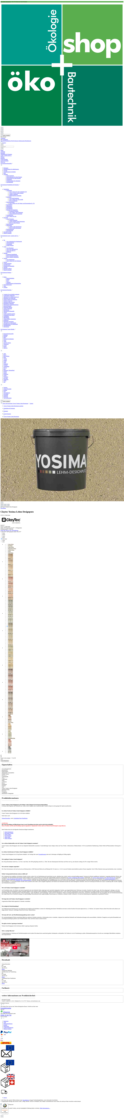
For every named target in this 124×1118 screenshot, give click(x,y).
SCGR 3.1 (10, 613)
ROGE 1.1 (10, 578)
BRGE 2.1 (10, 561)
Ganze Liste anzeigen (5, 758)
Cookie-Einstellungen (8, 1027)
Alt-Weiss (10, 545)
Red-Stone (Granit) (9, 833)
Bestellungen (28, 140)
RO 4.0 (9, 745)
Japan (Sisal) (7, 837)
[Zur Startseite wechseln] (62, 126)
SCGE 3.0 (10, 635)
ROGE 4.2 (10, 597)
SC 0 (9, 747)
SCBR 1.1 (10, 693)
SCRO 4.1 (10, 688)
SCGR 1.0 (10, 600)
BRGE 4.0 (10, 571)
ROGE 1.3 (10, 581)
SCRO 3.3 (10, 685)
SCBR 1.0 (10, 692)
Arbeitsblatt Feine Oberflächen (20, 818)
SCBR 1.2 (10, 695)
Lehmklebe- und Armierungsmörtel (23, 880)
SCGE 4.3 (10, 645)
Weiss (9, 551)
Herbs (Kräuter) (8, 838)
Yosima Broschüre (6, 818)
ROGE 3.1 (10, 590)
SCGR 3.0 (10, 612)
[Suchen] (2, 130)
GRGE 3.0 (10, 658)
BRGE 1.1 (10, 555)
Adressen (16, 140)
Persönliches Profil (9, 140)
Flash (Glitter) (8, 834)
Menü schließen (6, 135)
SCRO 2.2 (10, 678)
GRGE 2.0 (10, 652)
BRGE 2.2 (10, 563)
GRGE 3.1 (10, 659)
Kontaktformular (42, 854)
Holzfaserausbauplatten (110, 879)
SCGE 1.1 (10, 624)
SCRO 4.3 (10, 691)
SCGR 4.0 (10, 617)
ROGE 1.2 (10, 580)
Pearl (3, 537)
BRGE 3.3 (10, 570)
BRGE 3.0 (10, 566)
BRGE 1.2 (10, 557)
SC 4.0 (9, 752)
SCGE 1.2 (10, 626)
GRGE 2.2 (10, 655)
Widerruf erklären (7, 1028)
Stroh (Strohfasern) (9, 832)
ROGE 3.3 (10, 593)
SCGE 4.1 (10, 642)
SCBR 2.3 (10, 702)
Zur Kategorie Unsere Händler (8, 329)
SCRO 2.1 (10, 676)
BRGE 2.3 (10, 564)
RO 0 (9, 739)
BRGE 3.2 (10, 568)
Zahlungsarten (21, 140)
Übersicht (3, 140)
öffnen (3, 969)
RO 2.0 (9, 742)
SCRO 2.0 (10, 675)
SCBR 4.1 (10, 711)
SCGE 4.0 (10, 640)
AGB (4, 1022)
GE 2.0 (9, 726)
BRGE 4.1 (10, 573)
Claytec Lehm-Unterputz (98, 877)
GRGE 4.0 (10, 663)
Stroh (3, 540)
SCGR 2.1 (10, 607)
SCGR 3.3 (10, 616)
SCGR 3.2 (10, 614)
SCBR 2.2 (10, 701)
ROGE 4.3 (10, 599)
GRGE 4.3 (10, 668)
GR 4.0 (9, 737)
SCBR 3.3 (10, 708)
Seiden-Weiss (11, 550)
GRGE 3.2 (10, 660)
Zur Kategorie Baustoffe (6, 163)
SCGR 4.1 (10, 619)
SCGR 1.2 (10, 603)
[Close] (2, 503)
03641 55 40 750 (6, 1015)
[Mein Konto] (2, 133)
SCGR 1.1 (10, 601)
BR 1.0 (9, 716)
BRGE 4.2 (10, 574)
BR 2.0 (9, 718)
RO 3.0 (9, 744)
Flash (3, 533)
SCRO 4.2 (10, 689)
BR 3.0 (9, 719)
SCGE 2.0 (10, 629)
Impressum (5, 1021)
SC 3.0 (9, 751)
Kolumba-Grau (11, 738)
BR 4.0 (9, 721)
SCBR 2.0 (10, 698)
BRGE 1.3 (10, 558)
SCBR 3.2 (10, 706)
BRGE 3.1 (10, 567)
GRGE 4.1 (10, 665)
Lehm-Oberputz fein (110, 877)
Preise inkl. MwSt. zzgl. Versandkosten (9, 530)
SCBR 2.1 (10, 699)
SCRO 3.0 (10, 680)
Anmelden (3, 138)
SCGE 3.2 (10, 637)
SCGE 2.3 (10, 633)
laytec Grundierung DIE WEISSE (14, 879)
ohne (3, 541)
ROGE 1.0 (10, 577)
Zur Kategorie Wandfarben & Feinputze (10, 184)
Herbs (3, 534)
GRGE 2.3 (10, 656)
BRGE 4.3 (10, 576)
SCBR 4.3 (10, 714)
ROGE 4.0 (10, 594)
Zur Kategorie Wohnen (6, 272)
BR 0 (9, 715)
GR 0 (9, 731)
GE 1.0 (9, 725)
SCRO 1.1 (10, 670)
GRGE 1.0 (10, 646)
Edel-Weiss (10, 722)
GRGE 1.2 (10, 649)
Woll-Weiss (10, 553)
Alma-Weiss (11, 544)
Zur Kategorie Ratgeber (6, 290)
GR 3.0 (9, 735)
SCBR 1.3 (10, 696)
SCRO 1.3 (10, 673)
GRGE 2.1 (10, 653)
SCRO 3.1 (10, 682)
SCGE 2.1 (10, 630)
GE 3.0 (9, 728)
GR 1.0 (9, 732)
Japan (3, 536)
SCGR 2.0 (10, 606)
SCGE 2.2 (10, 632)
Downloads (3, 508)
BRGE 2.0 (10, 560)
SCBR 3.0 (10, 703)
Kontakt (5, 1025)
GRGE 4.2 (10, 666)
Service (5, 1097)
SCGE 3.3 (10, 639)
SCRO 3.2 (10, 683)
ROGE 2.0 (10, 583)
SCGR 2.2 (10, 609)
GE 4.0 (9, 729)
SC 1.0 (9, 748)
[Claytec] (11, 524)
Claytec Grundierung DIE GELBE (76, 877)
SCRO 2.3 (10, 679)
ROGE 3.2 (10, 591)
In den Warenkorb (4, 760)
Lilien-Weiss (11, 547)
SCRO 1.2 (10, 672)
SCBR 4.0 (10, 709)
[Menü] (2, 128)
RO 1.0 (9, 741)
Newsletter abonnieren (6, 1)
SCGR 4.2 (10, 620)
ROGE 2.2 (10, 586)
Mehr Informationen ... (45, 1108)
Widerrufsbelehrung (7, 1023)
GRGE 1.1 (10, 647)
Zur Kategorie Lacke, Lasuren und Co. (10, 235)
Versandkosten (25, 1100)
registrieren (5, 139)
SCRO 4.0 (10, 686)
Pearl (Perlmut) (8, 835)
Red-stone (4, 539)
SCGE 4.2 (10, 643)
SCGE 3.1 (10, 636)
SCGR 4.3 (10, 622)
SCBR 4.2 (10, 712)
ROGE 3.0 (10, 589)
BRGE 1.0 (10, 554)
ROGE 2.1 (10, 584)
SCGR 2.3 (10, 610)
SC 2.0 (9, 749)
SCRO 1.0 (10, 669)
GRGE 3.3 (10, 662)
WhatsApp (6, 1012)
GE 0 (9, 724)
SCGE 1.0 (10, 623)
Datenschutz (6, 1026)
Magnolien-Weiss (12, 548)
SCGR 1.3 (10, 604)
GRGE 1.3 (10, 650)
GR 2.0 (9, 734)
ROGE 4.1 (10, 596)
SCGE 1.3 (10, 627)
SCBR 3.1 (10, 705)
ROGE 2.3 (10, 587)
